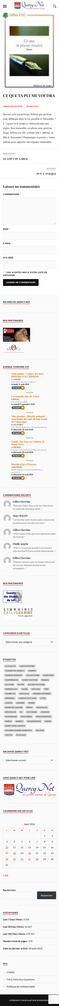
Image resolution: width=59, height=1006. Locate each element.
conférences (11, 680)
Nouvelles (42, 707)
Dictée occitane (36, 684)
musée (32, 703)
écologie (21, 735)
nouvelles (10, 712)
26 (22, 859)
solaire (40, 730)
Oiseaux (45, 712)
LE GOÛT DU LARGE (15, 158)
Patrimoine (11, 717)
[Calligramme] (18, 618)
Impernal (10, 698)
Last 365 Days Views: (14, 933)
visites (8, 735)
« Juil (5, 875)
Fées (46, 689)
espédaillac (11, 689)
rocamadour (34, 721)
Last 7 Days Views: (13, 919)
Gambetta (10, 694)
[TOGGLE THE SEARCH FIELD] (54, 6)
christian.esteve (12, 106)
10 (6, 847)
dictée (21, 684)
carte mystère (27, 666)
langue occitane (27, 698)
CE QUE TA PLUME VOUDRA (29, 95)
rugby (48, 721)
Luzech (8, 703)
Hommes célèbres (42, 694)
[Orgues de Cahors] (13, 352)
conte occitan (30, 680)
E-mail (8, 243)
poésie (8, 721)
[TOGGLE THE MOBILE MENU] (5, 6)
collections (32, 675)
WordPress (43, 1000)
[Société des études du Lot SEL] (12, 601)
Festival (36, 689)
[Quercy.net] (29, 8)
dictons (9, 684)
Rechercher (9, 890)
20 (29, 853)
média (29, 707)
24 (6, 859)
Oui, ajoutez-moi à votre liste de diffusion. (25, 273)
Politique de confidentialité (21, 986)
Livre (43, 698)
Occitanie (32, 712)
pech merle (26, 717)
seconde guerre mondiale (18, 730)
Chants (32, 671)
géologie (24, 694)
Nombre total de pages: (15, 941)
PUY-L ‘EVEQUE (46, 173)
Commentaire (12, 194)
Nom (6, 229)
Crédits (10, 972)
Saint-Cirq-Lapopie (15, 726)
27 (29, 859)
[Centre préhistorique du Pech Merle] (16, 340)
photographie (43, 717)
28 (37, 859)
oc (21, 712)
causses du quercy (15, 671)
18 (14, 853)
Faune (25, 689)
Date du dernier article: (16, 948)
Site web (8, 257)
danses (45, 680)
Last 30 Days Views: (14, 926)
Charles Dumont (13, 675)
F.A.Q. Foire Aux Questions (21, 979)
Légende (20, 703)
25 (14, 859)
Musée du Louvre (14, 707)
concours (48, 675)
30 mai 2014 (32, 106)
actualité (10, 666)
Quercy (19, 721)
